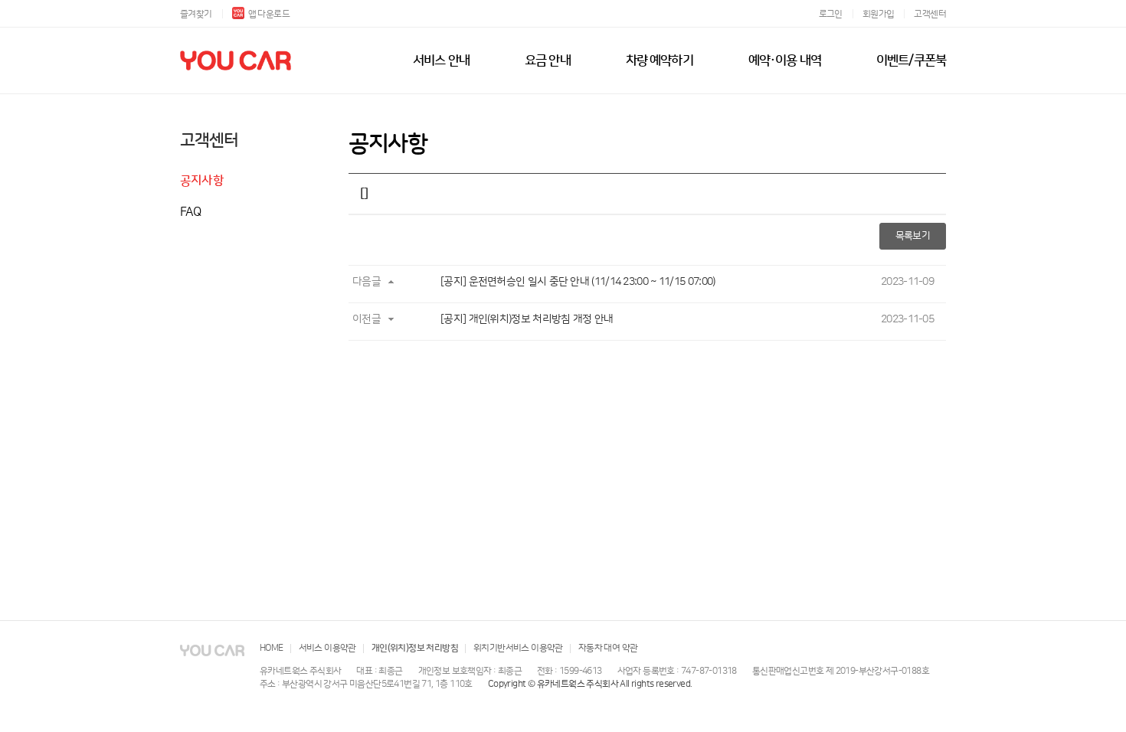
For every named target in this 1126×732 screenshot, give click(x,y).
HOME (271, 648)
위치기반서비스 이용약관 (518, 648)
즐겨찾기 (196, 14)
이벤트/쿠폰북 (911, 60)
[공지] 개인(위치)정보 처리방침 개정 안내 (526, 319)
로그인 (831, 14)
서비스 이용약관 (327, 648)
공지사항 (202, 181)
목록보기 (912, 235)
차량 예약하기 (659, 60)
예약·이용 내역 (784, 60)
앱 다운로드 (269, 14)
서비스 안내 (441, 60)
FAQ (190, 212)
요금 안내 (548, 60)
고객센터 (930, 14)
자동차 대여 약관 (608, 648)
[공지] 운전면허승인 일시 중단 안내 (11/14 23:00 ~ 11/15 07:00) (577, 282)
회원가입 (879, 14)
